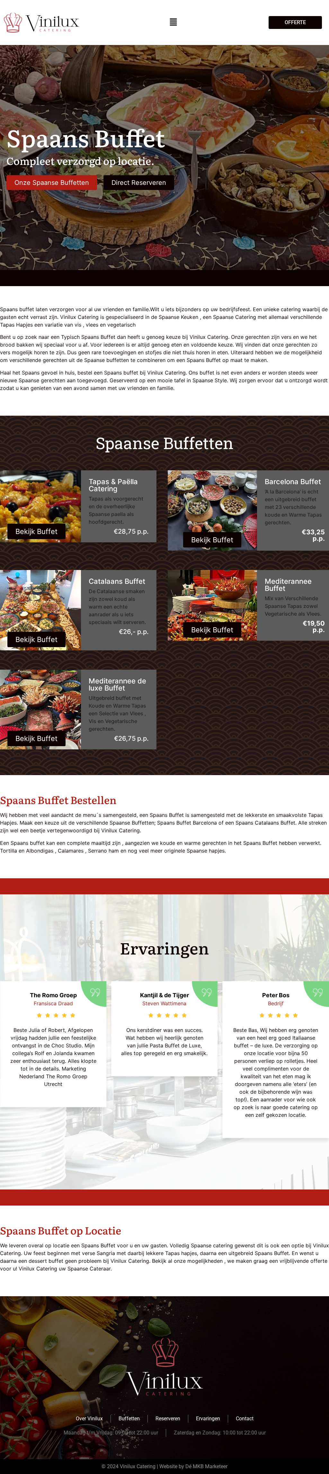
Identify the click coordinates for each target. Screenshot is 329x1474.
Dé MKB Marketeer (206, 1466)
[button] (173, 22)
